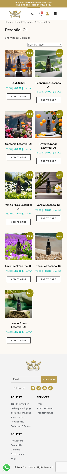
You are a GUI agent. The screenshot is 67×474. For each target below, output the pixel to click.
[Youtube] (44, 388)
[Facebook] (33, 388)
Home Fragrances (24, 22)
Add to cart (18, 96)
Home (8, 22)
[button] (55, 14)
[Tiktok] (50, 388)
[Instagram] (38, 388)
